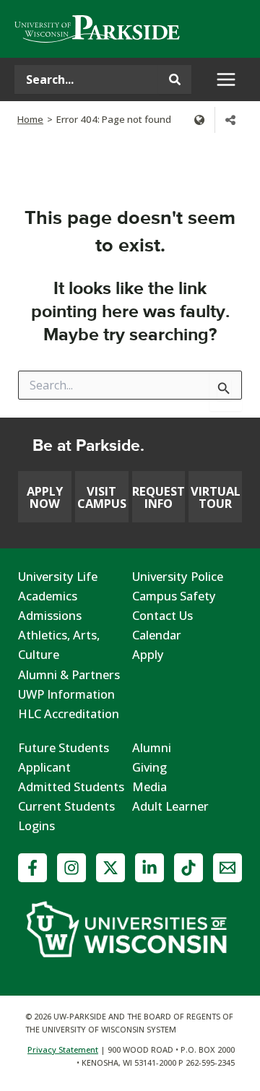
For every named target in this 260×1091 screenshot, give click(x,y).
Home (30, 119)
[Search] (174, 79)
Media (149, 786)
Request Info (158, 497)
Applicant (44, 767)
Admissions (50, 615)
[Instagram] (71, 867)
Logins (36, 825)
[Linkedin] (149, 867)
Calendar (156, 634)
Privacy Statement (62, 1049)
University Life (58, 576)
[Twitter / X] (110, 867)
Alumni (151, 747)
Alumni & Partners (69, 674)
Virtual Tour (215, 497)
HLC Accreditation (68, 713)
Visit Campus (101, 497)
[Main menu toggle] (226, 80)
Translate (199, 120)
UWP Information (66, 694)
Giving (149, 767)
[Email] (227, 867)
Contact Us (162, 615)
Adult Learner (170, 806)
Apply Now (45, 497)
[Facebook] (32, 867)
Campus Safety (174, 595)
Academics (47, 595)
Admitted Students (71, 786)
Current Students (66, 806)
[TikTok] (188, 867)
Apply (148, 654)
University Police (177, 576)
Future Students (63, 747)
